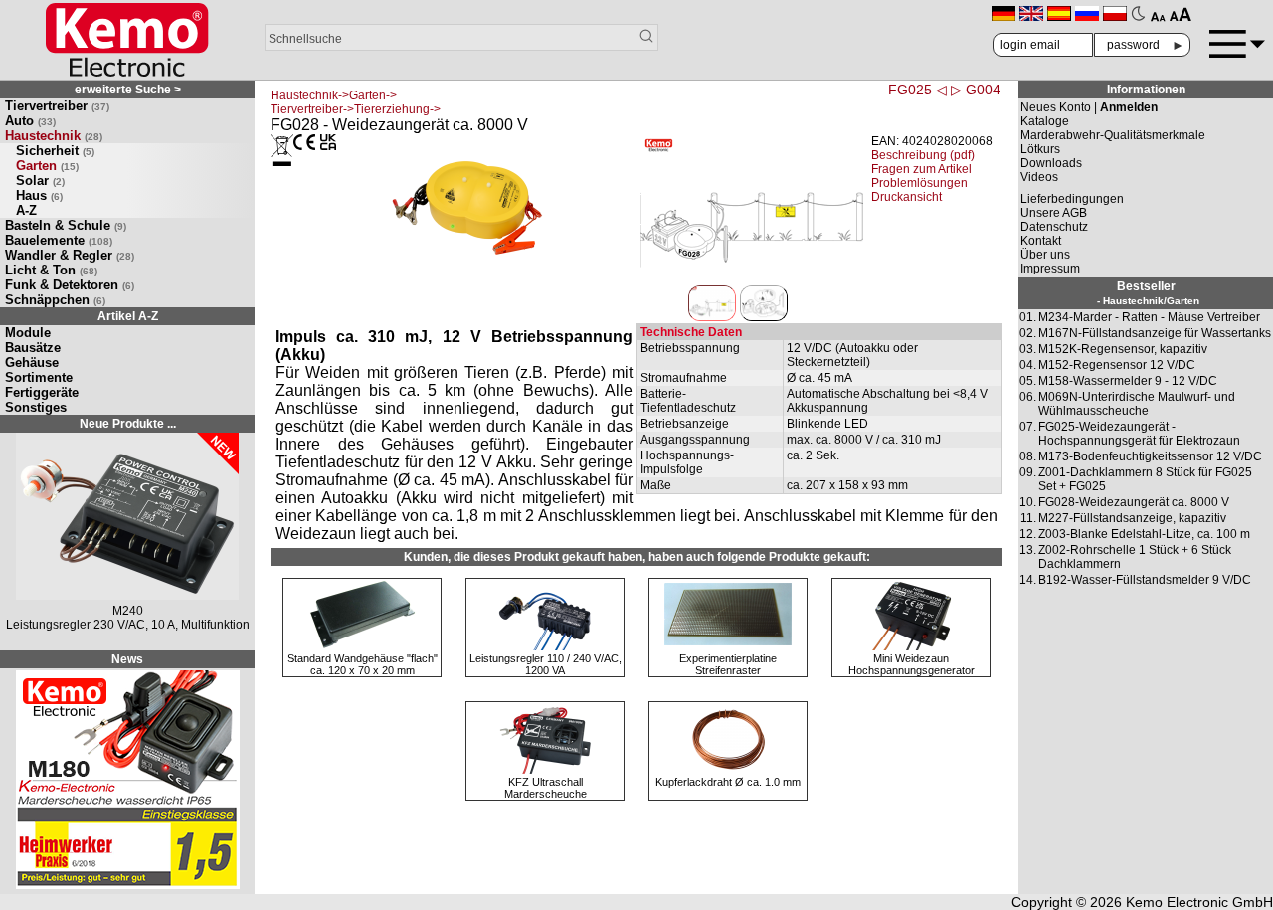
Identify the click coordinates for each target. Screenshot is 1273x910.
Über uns (1045, 255)
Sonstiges (36, 407)
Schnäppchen (55, 299)
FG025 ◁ (917, 89)
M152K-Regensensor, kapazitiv (1122, 349)
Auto (30, 120)
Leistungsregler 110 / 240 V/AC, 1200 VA (545, 664)
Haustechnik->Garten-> (334, 95)
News (127, 659)
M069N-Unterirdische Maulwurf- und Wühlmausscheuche (1136, 404)
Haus (39, 195)
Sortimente (39, 377)
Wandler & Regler (69, 255)
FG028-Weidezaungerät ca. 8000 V (1133, 502)
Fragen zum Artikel (921, 169)
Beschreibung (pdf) (923, 155)
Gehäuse (32, 362)
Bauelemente (58, 240)
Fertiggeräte (42, 392)
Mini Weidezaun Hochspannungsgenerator (911, 664)
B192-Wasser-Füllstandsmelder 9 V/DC (1144, 580)
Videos (1039, 177)
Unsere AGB (1053, 213)
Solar (40, 180)
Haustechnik (53, 135)
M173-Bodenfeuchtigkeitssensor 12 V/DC (1150, 456)
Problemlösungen (919, 183)
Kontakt (1040, 241)
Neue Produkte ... (128, 424)
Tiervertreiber (57, 105)
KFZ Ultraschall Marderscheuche (545, 788)
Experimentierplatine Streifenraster (728, 664)
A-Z (26, 210)
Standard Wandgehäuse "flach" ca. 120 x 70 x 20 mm (362, 664)
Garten (47, 165)
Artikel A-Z (127, 316)
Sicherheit (55, 150)
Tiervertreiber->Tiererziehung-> (356, 109)
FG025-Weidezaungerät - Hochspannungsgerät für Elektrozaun (1139, 434)
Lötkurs (1040, 149)
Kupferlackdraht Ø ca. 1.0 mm (728, 782)
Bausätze (33, 347)
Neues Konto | (1089, 107)
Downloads (1051, 163)
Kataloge (1044, 121)
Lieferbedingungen (1072, 199)
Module (28, 332)
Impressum (1050, 268)
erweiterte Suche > (128, 89)
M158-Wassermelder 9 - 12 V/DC (1127, 381)
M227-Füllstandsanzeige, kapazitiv (1132, 518)
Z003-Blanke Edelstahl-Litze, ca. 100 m (1144, 534)
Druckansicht (906, 197)
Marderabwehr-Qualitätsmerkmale (1112, 135)
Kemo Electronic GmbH (1199, 902)
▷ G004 (975, 89)
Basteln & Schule (65, 225)
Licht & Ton (51, 270)
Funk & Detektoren (69, 284)
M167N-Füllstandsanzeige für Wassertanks (1154, 333)
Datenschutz (1054, 227)
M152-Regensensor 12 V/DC (1116, 365)
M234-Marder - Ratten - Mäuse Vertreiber (1149, 317)
